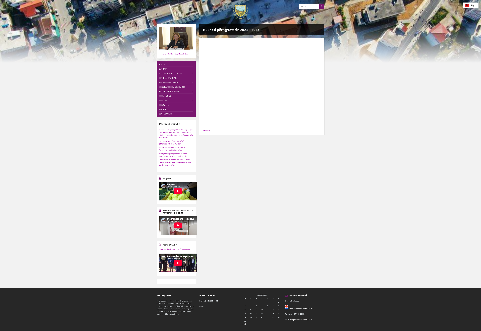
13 (262, 310)
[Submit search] (321, 6)
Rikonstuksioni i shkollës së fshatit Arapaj (174, 249)
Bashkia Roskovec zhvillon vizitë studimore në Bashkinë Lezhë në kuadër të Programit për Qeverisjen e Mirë (175, 162)
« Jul (244, 324)
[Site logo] (240, 19)
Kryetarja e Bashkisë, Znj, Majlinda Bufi (173, 54)
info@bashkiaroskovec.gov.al (301, 319)
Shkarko (206, 130)
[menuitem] (176, 64)
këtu (177, 314)
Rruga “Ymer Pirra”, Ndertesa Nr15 (301, 308)
